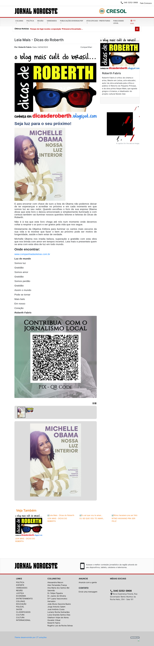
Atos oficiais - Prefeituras (98, 21)
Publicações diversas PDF (71, 21)
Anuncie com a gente (88, 582)
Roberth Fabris (53, 623)
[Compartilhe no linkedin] (93, 48)
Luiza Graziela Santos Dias (58, 615)
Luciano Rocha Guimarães (58, 612)
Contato (83, 588)
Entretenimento (24, 598)
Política (30, 21)
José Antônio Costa (55, 609)
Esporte (20, 585)
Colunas (19, 21)
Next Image (95, 461)
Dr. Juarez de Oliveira (56, 596)
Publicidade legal (118, 22)
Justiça (20, 593)
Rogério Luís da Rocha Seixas (60, 625)
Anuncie (83, 578)
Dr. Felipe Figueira (55, 593)
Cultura (20, 615)
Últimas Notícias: (22, 29)
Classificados (23, 612)
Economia (21, 596)
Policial (20, 607)
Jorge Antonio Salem (56, 607)
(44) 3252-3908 (121, 590)
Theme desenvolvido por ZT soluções (30, 637)
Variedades (52, 21)
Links (19, 578)
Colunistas (54, 578)
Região (40, 21)
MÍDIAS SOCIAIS (118, 578)
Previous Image (16, 461)
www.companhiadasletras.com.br (32, 254)
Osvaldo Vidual (53, 620)
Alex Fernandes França (57, 585)
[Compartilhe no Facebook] (96, 48)
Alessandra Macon (55, 582)
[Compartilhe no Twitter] (95, 48)
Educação (21, 604)
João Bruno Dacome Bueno (59, 604)
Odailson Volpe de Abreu (58, 617)
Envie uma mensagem (88, 592)
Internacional (23, 620)
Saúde (19, 609)
